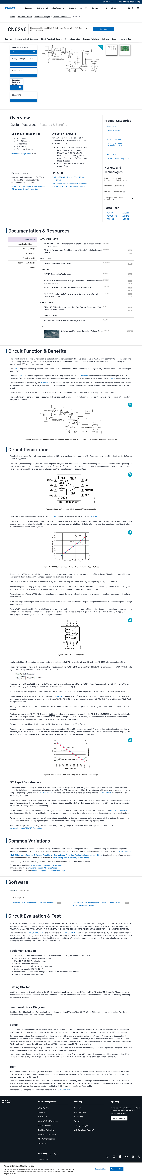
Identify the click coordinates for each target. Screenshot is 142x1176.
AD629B (93, 516)
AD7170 (125, 216)
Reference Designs (20, 47)
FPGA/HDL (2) (24, 890)
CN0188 (120, 851)
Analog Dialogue (81, 1125)
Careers (41, 1112)
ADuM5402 (45, 383)
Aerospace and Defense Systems (114, 199)
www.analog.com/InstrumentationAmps (48, 870)
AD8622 (125, 213)
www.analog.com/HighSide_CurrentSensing (71, 858)
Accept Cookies (116, 1169)
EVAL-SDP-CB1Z (70, 933)
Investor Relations (45, 1125)
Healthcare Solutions (114, 186)
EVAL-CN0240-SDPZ (119, 810)
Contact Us (42, 1143)
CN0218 (127, 851)
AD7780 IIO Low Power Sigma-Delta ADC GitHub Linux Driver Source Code (28, 187)
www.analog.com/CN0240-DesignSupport (27, 828)
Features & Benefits (53, 125)
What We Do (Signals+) (48, 1121)
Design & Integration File (22, 59)
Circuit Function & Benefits (51, 39)
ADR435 (110, 219)
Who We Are (43, 1108)
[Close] (138, 1168)
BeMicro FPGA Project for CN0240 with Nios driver (68, 178)
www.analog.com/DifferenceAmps (42, 868)
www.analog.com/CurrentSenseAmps (46, 865)
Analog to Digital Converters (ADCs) (116, 144)
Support (77, 1108)
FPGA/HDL (16, 95)
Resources (78, 1117)
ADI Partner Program (46, 1139)
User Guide (17, 71)
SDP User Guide (64, 1090)
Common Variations (91, 39)
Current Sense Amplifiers (118, 158)
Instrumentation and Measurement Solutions (115, 179)
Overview (9, 39)
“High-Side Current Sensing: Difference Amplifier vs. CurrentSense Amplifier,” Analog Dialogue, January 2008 (56, 855)
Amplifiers (111, 154)
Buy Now (103, 29)
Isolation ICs (112, 126)
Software (105, 39)
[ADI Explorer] (128, 8)
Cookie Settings (100, 1169)
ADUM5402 (112, 216)
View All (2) (13, 890)
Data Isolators (114, 130)
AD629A (52, 516)
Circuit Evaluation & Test (121, 39)
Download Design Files (21, 153)
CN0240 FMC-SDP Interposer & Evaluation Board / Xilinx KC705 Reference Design (69, 185)
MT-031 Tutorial (46, 793)
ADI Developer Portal (83, 1130)
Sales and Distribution (47, 1134)
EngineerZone (80, 1112)
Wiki (76, 1121)
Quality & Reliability (46, 1130)
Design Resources (23, 125)
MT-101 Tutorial (105, 793)
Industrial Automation (114, 192)
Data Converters (114, 139)
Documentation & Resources (26, 39)
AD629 (110, 213)
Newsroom (42, 1117)
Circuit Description (72, 39)
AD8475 (125, 219)
